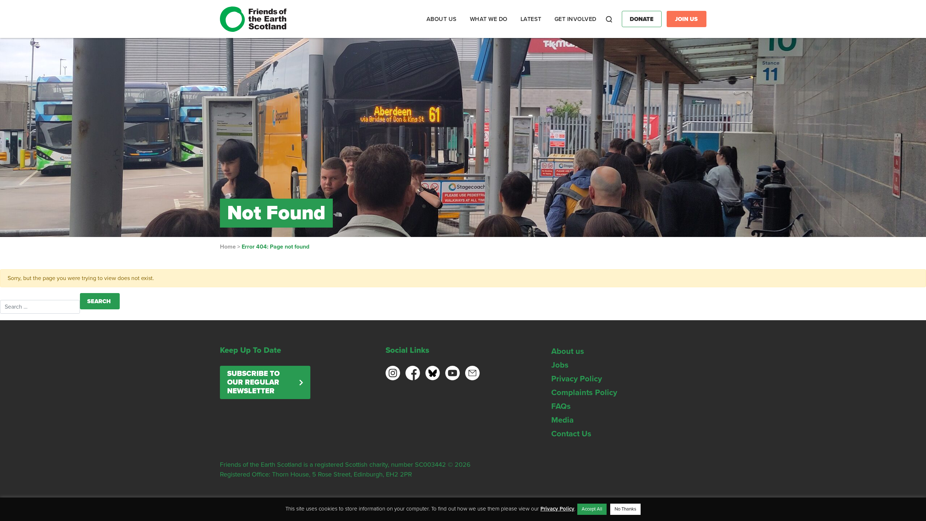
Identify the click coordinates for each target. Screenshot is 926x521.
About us (567, 351)
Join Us (686, 19)
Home (228, 246)
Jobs (560, 365)
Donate (642, 19)
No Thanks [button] (625, 509)
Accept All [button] (592, 509)
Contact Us (571, 434)
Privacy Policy (576, 379)
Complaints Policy (584, 392)
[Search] (609, 19)
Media (562, 420)
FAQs (561, 406)
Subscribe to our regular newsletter (253, 382)
